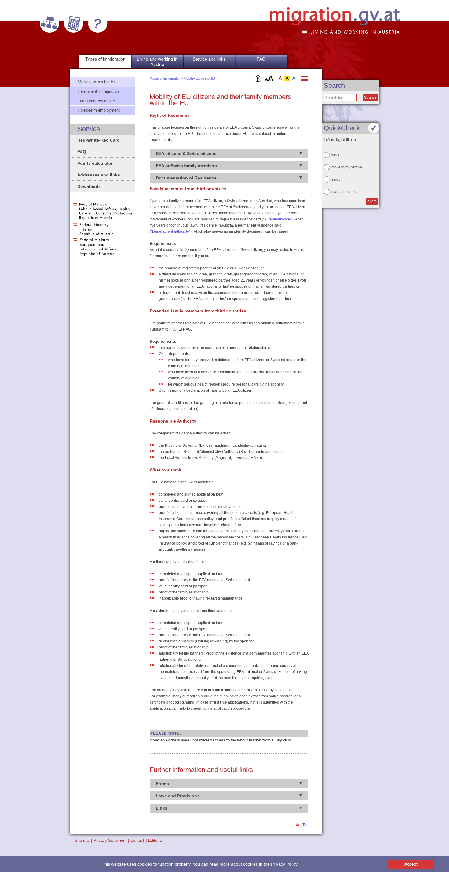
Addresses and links (98, 174)
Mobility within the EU (199, 78)
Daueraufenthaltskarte (170, 231)
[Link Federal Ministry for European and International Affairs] (94, 255)
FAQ (261, 59)
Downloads (89, 186)
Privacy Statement (109, 840)
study (335, 179)
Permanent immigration (98, 91)
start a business (344, 192)
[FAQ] (98, 23)
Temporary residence (96, 100)
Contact (137, 840)
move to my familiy (346, 167)
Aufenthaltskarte (277, 219)
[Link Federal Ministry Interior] (93, 235)
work (335, 155)
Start (372, 201)
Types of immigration (165, 78)
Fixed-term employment (99, 110)
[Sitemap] (49, 23)
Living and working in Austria (157, 62)
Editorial (155, 840)
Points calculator (95, 163)
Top (305, 825)
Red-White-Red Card (98, 140)
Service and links (209, 59)
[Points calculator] (73, 23)
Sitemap (82, 840)
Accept (411, 864)
